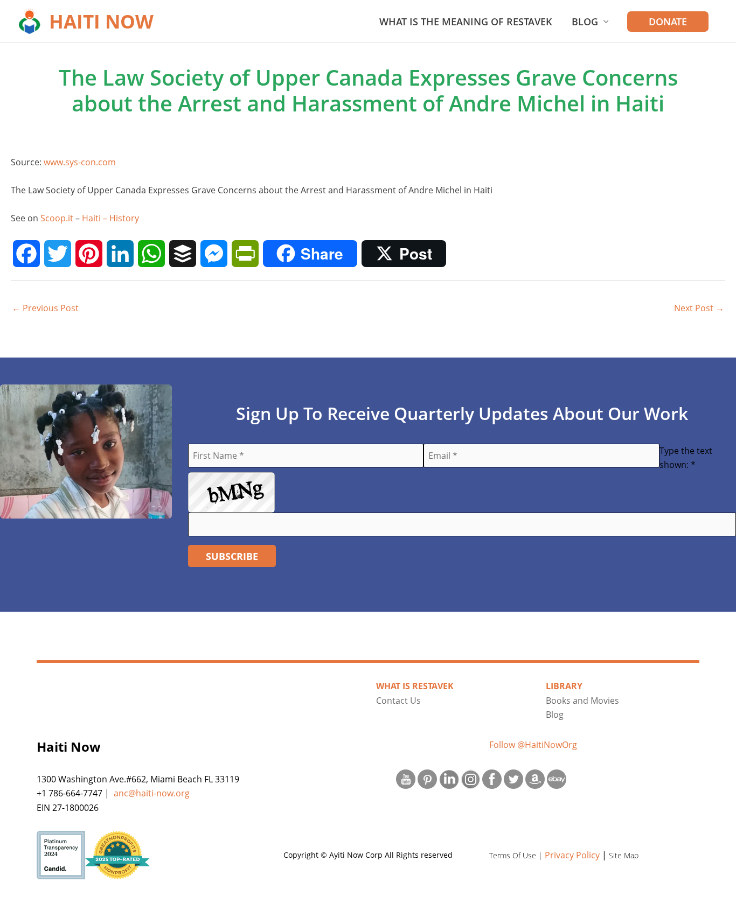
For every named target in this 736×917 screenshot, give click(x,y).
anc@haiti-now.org (152, 793)
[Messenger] (214, 253)
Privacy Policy (572, 855)
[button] (668, 21)
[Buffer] (182, 253)
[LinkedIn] (120, 253)
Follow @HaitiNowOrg (533, 745)
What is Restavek (415, 686)
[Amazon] (535, 779)
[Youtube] (405, 779)
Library (564, 686)
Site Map (623, 855)
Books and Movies (582, 700)
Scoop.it (56, 218)
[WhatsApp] (151, 253)
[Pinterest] (89, 253)
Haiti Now (101, 21)
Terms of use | (517, 855)
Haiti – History (110, 218)
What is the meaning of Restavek (465, 21)
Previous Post (45, 308)
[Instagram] (470, 779)
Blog (585, 21)
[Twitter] (57, 253)
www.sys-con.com (80, 162)
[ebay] (556, 779)
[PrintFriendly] (245, 253)
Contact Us (398, 700)
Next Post (699, 308)
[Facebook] (26, 253)
